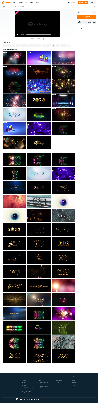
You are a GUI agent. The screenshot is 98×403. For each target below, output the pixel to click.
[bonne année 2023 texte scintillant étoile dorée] (39, 243)
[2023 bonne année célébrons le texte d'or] (14, 257)
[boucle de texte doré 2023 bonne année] (39, 285)
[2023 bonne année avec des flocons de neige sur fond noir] (39, 187)
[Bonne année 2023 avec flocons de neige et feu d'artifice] (14, 58)
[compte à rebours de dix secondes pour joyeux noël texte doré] (63, 201)
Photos (20, 2)
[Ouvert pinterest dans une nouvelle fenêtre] (32, 399)
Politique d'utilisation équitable (76, 399)
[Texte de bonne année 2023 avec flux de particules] (39, 356)
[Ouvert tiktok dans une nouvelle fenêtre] (34, 399)
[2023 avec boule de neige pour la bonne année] (39, 100)
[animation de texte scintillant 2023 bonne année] (63, 356)
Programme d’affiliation (43, 382)
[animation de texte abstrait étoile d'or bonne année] (39, 257)
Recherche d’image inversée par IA (27, 389)
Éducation (24, 385)
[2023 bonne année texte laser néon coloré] (39, 159)
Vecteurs (14, 2)
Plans (69, 2)
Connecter (92, 2)
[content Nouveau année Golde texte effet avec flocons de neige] (63, 313)
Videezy (23, 382)
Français (73, 385)
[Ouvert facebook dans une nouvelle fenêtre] (27, 399)
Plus (37, 2)
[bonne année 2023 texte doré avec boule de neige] (39, 142)
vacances (38, 45)
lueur (43, 45)
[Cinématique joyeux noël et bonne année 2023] (39, 114)
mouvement (24, 45)
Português (74, 382)
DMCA (40, 380)
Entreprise (24, 383)
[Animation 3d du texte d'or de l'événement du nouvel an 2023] (39, 215)
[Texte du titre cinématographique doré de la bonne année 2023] (63, 86)
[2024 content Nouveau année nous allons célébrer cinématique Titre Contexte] (14, 187)
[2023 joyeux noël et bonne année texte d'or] (14, 142)
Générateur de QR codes (27, 394)
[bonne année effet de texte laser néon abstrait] (14, 173)
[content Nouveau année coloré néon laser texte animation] (14, 328)
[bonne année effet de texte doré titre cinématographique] (39, 72)
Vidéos (26, 2)
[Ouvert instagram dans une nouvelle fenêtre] (29, 399)
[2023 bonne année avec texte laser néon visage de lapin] (63, 128)
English (73, 378)
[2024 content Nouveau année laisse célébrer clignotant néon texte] (63, 328)
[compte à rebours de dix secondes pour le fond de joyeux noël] (14, 201)
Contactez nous (59, 380)
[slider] (38, 34)
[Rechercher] (91, 6)
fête (54, 45)
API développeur (25, 387)
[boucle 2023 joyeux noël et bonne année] (63, 58)
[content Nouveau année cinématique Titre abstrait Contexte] (14, 313)
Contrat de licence (42, 378)
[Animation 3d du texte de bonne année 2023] (63, 342)
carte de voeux (7, 45)
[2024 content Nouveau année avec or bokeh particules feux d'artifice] (39, 299)
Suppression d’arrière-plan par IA (27, 392)
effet (58, 45)
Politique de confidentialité (65, 399)
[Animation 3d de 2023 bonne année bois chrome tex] (63, 215)
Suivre (94, 12)
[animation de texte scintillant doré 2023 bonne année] (63, 229)
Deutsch (73, 383)
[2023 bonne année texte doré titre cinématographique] (63, 285)
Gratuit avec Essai (86, 17)
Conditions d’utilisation (55, 399)
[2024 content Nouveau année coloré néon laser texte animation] (39, 313)
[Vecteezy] (6, 2)
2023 (13, 45)
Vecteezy (24, 380)
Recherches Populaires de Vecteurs (44, 384)
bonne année (70, 45)
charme (48, 45)
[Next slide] (73, 45)
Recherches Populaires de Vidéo (44, 390)
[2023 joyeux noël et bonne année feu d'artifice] (14, 100)
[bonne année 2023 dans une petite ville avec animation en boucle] (39, 86)
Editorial (31, 2)
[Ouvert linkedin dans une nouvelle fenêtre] (31, 399)
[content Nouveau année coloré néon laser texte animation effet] (39, 342)
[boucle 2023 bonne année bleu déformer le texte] (39, 128)
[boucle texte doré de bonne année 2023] (14, 285)
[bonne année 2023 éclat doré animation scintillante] (63, 271)
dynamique (31, 45)
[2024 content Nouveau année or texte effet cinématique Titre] (63, 299)
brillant (18, 45)
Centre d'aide (58, 378)
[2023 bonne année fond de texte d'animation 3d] (39, 201)
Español (73, 380)
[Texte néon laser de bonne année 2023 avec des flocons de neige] (14, 159)
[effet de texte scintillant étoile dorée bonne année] (14, 243)
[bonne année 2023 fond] (39, 58)
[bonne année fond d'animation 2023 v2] (63, 72)
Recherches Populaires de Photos (44, 387)
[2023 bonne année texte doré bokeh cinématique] (14, 299)
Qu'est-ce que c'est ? (89, 26)
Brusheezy (24, 378)
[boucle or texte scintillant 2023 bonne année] (63, 257)
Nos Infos (57, 382)
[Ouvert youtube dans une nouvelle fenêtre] (38, 399)
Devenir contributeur (58, 384)
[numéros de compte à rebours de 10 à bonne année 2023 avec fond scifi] (63, 100)
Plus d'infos (80, 28)
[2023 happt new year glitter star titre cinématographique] (39, 271)
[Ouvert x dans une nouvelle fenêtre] (36, 399)
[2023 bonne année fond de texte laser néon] (14, 86)
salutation (64, 45)
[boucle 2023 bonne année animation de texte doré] (63, 243)
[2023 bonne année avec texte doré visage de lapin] (39, 229)
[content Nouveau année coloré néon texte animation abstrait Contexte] (14, 342)
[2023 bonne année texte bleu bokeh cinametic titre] (14, 114)
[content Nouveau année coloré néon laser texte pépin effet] (39, 328)
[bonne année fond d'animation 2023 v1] (63, 114)
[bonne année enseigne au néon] (14, 72)
